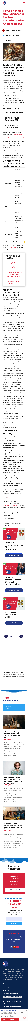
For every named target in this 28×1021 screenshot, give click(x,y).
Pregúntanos (10, 498)
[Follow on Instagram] (17, 947)
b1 (7, 40)
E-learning (6, 987)
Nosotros (6, 984)
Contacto (6, 990)
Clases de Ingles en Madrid (11, 993)
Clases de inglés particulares (12, 1006)
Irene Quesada (18, 30)
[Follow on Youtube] (14, 947)
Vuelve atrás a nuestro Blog (11, 707)
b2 (10, 40)
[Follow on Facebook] (11, 947)
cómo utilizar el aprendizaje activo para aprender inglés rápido (14, 137)
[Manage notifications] (24, 1018)
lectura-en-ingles (12, 35)
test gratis (13, 247)
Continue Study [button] (14, 555)
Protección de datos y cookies (12, 996)
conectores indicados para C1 (11, 505)
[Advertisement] (14, 658)
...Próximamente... (14, 889)
